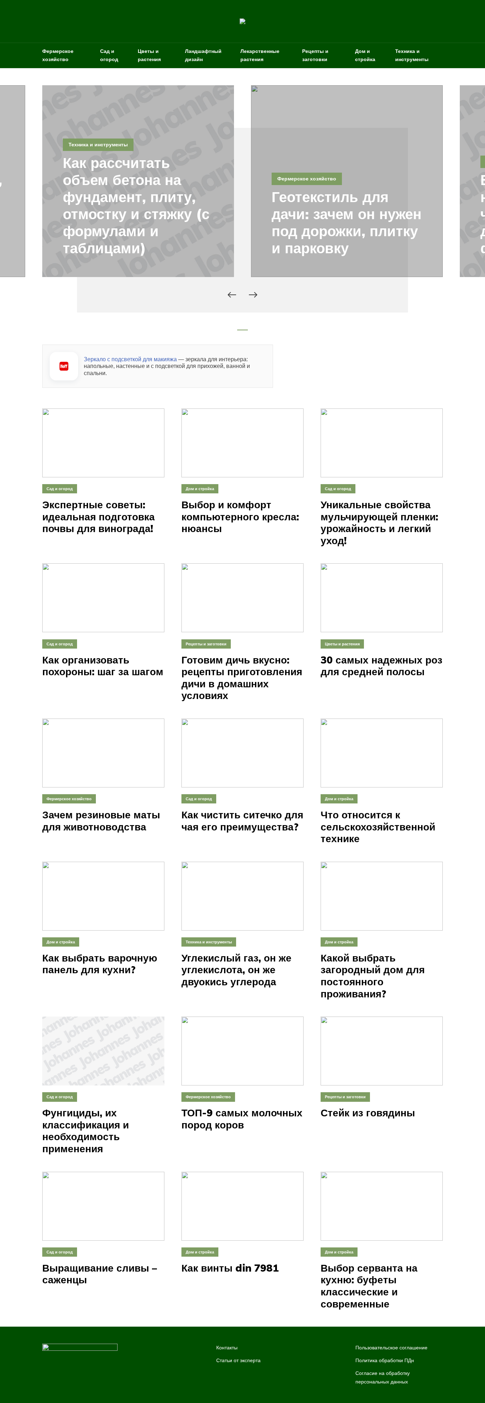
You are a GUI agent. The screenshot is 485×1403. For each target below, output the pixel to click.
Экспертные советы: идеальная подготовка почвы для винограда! (98, 517)
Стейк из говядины (368, 1113)
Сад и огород (109, 55)
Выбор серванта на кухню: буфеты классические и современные (369, 1286)
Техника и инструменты (412, 55)
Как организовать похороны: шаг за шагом (102, 666)
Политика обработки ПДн (384, 1360)
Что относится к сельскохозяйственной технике (378, 827)
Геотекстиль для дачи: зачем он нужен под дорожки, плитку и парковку (346, 222)
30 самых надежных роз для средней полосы (381, 666)
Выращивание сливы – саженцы (99, 1274)
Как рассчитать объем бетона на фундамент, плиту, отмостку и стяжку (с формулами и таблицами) (136, 205)
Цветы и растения (149, 55)
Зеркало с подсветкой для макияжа (130, 359)
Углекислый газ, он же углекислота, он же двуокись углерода (236, 970)
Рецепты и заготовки (315, 55)
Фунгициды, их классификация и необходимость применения (85, 1130)
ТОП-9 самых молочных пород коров (242, 1119)
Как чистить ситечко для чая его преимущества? (242, 821)
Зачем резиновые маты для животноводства (101, 821)
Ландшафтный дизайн (203, 55)
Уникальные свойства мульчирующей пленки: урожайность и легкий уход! (379, 522)
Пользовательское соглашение (391, 1347)
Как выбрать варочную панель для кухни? (99, 964)
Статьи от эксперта (238, 1360)
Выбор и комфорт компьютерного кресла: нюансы (240, 517)
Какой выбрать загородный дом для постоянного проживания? (373, 976)
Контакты (227, 1347)
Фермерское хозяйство (57, 55)
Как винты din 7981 (230, 1268)
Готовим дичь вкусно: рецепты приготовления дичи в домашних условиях (241, 678)
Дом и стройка (365, 55)
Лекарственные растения (259, 55)
